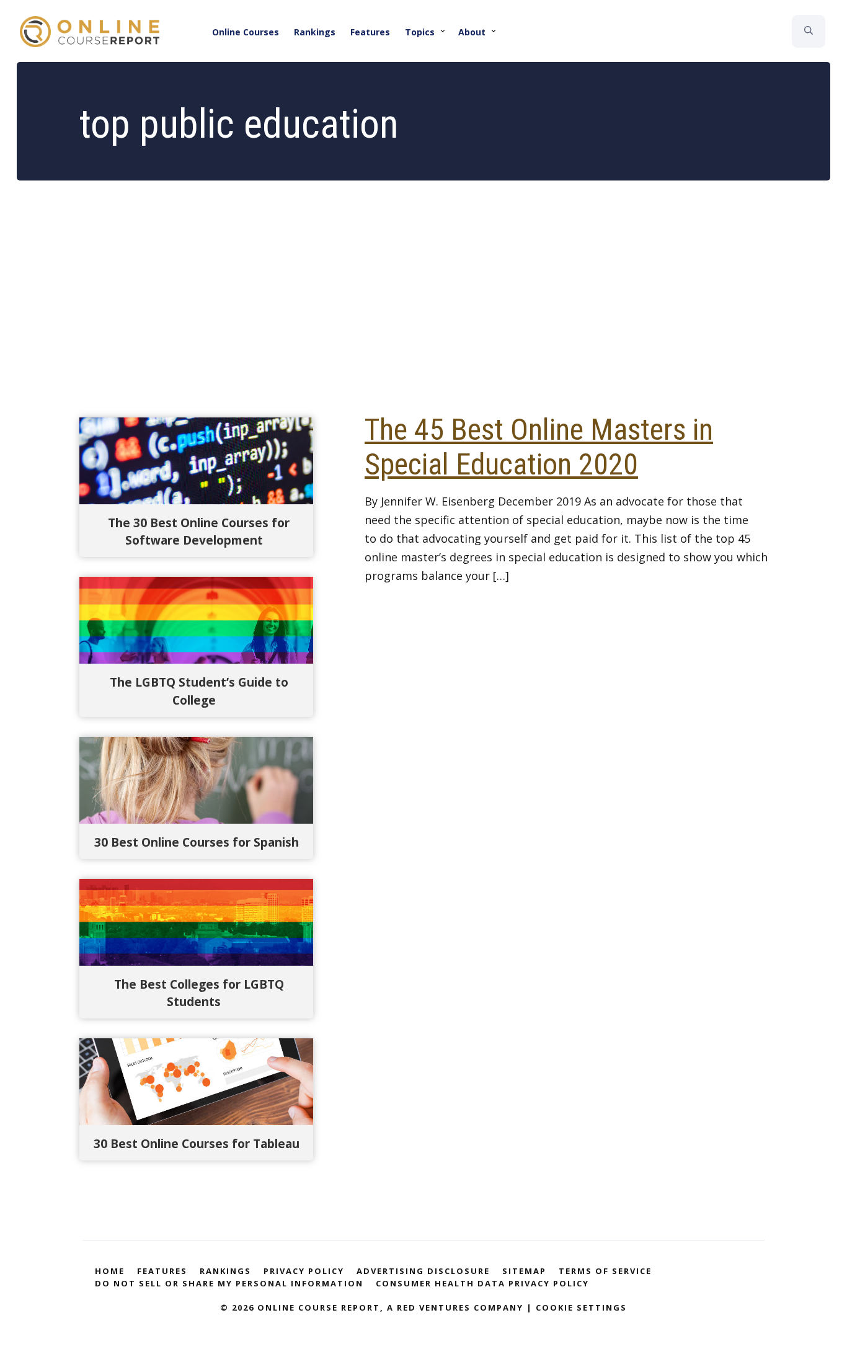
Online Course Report (97, 31)
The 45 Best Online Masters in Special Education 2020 (539, 447)
